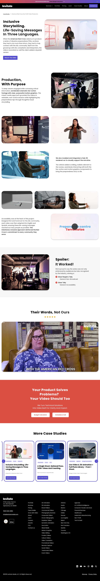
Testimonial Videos (47, 550)
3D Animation (46, 505)
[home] (7, 6)
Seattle (63, 528)
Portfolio (57, 6)
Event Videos (46, 553)
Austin (63, 505)
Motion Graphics (47, 530)
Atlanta (63, 503)
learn (70, 6)
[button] (3, 461)
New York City (65, 523)
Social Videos (46, 548)
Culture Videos (46, 538)
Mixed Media (45, 528)
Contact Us (93, 6)
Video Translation (47, 540)
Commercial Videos (48, 510)
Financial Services (80, 510)
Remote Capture (47, 545)
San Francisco (65, 525)
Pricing (64, 6)
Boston (63, 508)
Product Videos (46, 535)
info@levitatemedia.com (10, 514)
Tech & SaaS (78, 520)
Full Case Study (11, 478)
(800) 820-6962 (8, 511)
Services (30, 505)
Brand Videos (46, 508)
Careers (30, 520)
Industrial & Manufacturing (83, 515)
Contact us (31, 528)
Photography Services (48, 513)
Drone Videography (48, 518)
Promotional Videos (48, 543)
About (86, 6)
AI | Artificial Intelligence (82, 505)
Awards (30, 523)
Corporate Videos (47, 515)
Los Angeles (64, 518)
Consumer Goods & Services (83, 508)
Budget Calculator (40, 415)
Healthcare (78, 513)
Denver (63, 515)
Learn (29, 518)
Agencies (77, 503)
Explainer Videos (47, 520)
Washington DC (65, 533)
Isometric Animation (48, 523)
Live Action (45, 525)
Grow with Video (33, 513)
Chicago (63, 510)
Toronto (63, 530)
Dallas (63, 513)
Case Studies (78, 6)
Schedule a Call (60, 415)
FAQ (29, 525)
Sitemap (84, 574)
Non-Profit (78, 518)
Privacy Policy (92, 574)
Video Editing (45, 533)
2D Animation (46, 503)
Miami (62, 520)
